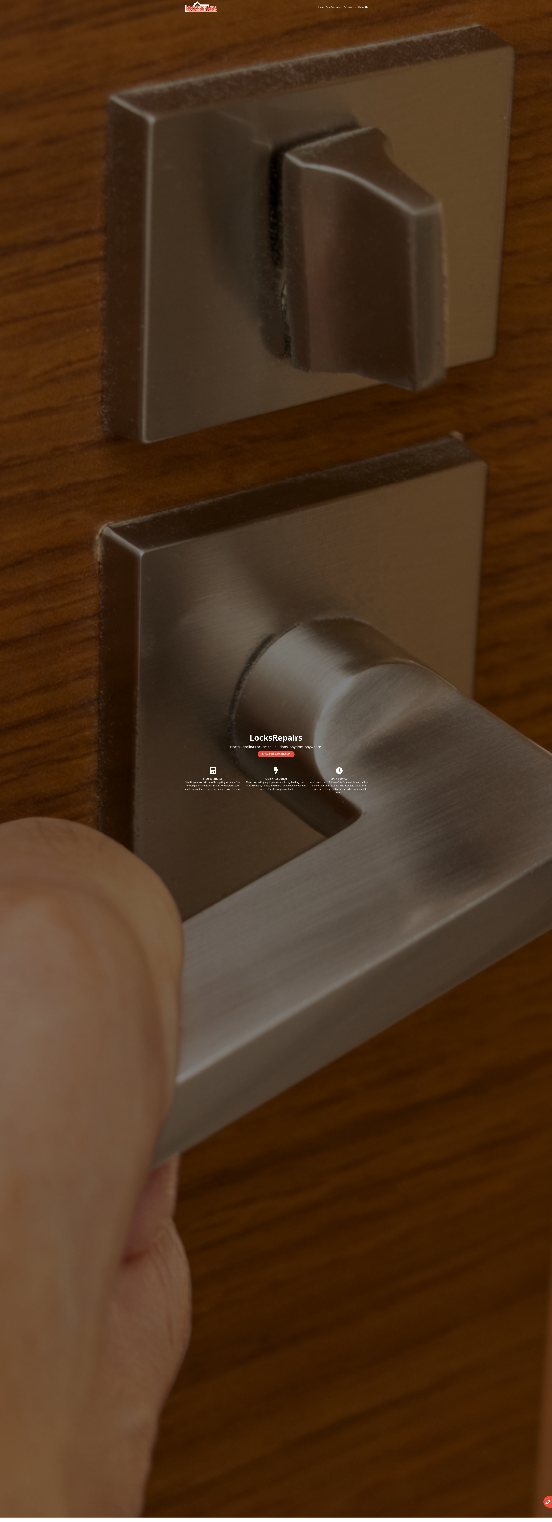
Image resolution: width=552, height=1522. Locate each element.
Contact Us (350, 7)
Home (320, 7)
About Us (363, 7)
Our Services (333, 7)
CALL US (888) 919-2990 (277, 754)
